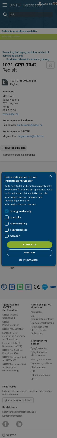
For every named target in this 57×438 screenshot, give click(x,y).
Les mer (32, 204)
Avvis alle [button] (29, 252)
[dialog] (28, 219)
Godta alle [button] (29, 244)
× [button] (50, 176)
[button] (28, 260)
